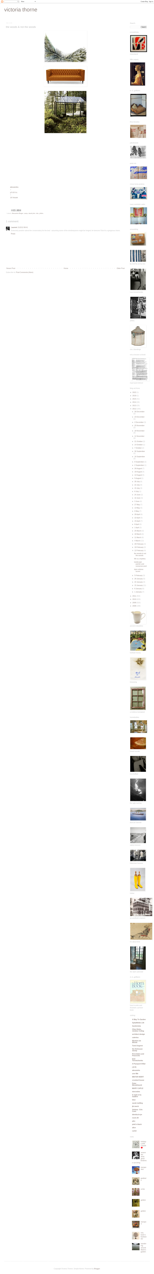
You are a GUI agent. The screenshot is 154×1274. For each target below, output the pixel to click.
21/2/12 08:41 (23, 227)
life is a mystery (140, 559)
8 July (136, 491)
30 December (139, 412)
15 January (138, 585)
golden (143, 1200)
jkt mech (135, 1106)
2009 (134, 603)
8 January (138, 589)
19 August (138, 472)
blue (134, 1100)
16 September (139, 456)
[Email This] (12, 210)
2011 (134, 596)
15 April (137, 521)
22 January (138, 582)
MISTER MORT (138, 1077)
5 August (137, 478)
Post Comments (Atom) (24, 272)
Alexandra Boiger (17, 213)
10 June (137, 498)
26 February (139, 544)
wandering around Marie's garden (143, 1248)
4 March (137, 541)
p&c (133, 1121)
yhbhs (41, 213)
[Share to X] (16, 210)
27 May (137, 504)
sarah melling (137, 1103)
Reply (13, 234)
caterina (135, 1037)
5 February (138, 575)
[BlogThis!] (14, 210)
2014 (134, 402)
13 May (137, 508)
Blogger (97, 1269)
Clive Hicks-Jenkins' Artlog (138, 1030)
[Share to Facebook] (18, 210)
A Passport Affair (139, 1064)
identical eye (137, 1114)
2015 (134, 399)
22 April (137, 518)
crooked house (138, 1080)
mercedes (136, 1091)
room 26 (135, 1118)
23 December (139, 417)
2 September (139, 465)
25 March (138, 531)
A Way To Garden (139, 1019)
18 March (138, 534)
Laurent (14, 227)
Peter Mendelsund (137, 1084)
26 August (138, 468)
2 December (139, 422)
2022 (134, 392)
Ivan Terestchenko (137, 1059)
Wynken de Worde (136, 1041)
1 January (138, 592)
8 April (137, 524)
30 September (139, 451)
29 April (137, 514)
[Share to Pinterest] (20, 210)
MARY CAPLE (137, 1088)
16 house (14, 197)
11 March (138, 537)
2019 (134, 396)
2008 (134, 606)
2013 (134, 405)
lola (37, 213)
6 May (136, 511)
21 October (138, 441)
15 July (137, 488)
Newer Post (10, 268)
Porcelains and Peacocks (138, 1054)
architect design (138, 1034)
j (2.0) (134, 1067)
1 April (137, 527)
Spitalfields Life (138, 1023)
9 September (139, 462)
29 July (137, 481)
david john (31, 213)
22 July (137, 485)
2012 (134, 409)
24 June (137, 495)
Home (66, 268)
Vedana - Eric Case (137, 1110)
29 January (138, 579)
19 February (139, 547)
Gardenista (136, 1026)
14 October (138, 445)
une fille (135, 1073)
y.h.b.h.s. (14, 192)
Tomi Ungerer (137, 1046)
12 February (139, 550)
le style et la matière (136, 1095)
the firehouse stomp (137, 1050)
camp (26, 213)
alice (134, 1127)
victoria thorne (20, 10)
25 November (139, 425)
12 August (138, 475)
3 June (137, 501)
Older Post (121, 268)
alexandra (14, 187)
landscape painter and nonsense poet (140, 564)
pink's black (137, 1124)
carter (134, 1131)
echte (143, 1189)
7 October (138, 448)
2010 (134, 599)
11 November (139, 436)
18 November (139, 431)
